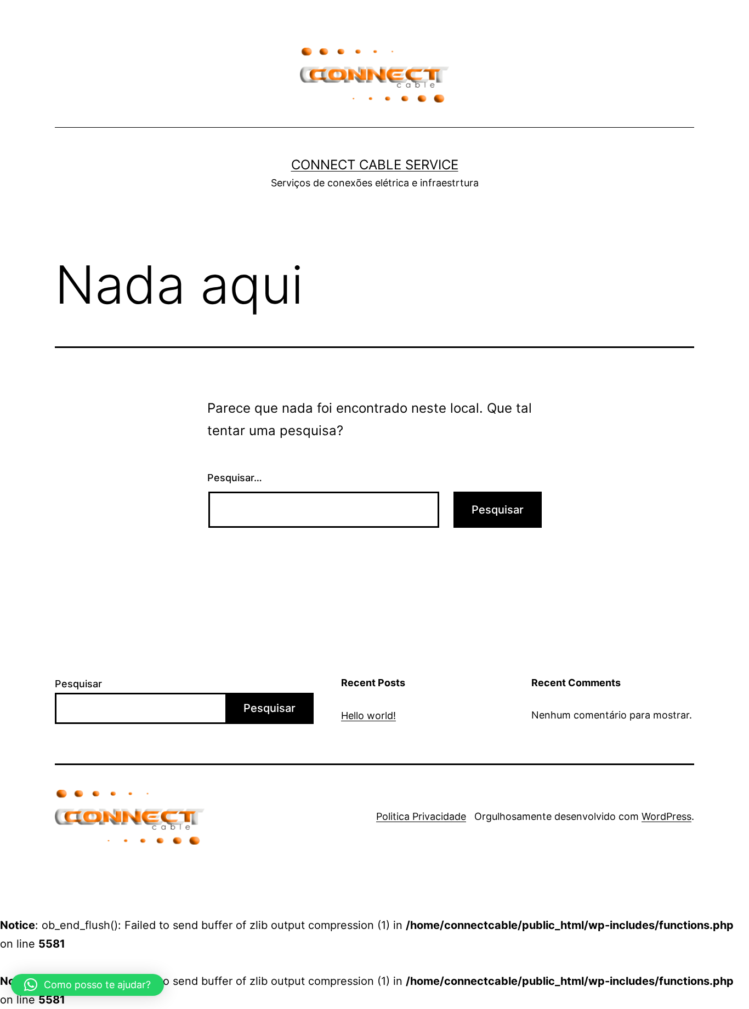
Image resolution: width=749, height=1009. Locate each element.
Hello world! (368, 715)
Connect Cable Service (374, 165)
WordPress (666, 816)
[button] (87, 985)
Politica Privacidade (421, 816)
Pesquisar (78, 683)
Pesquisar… (234, 477)
